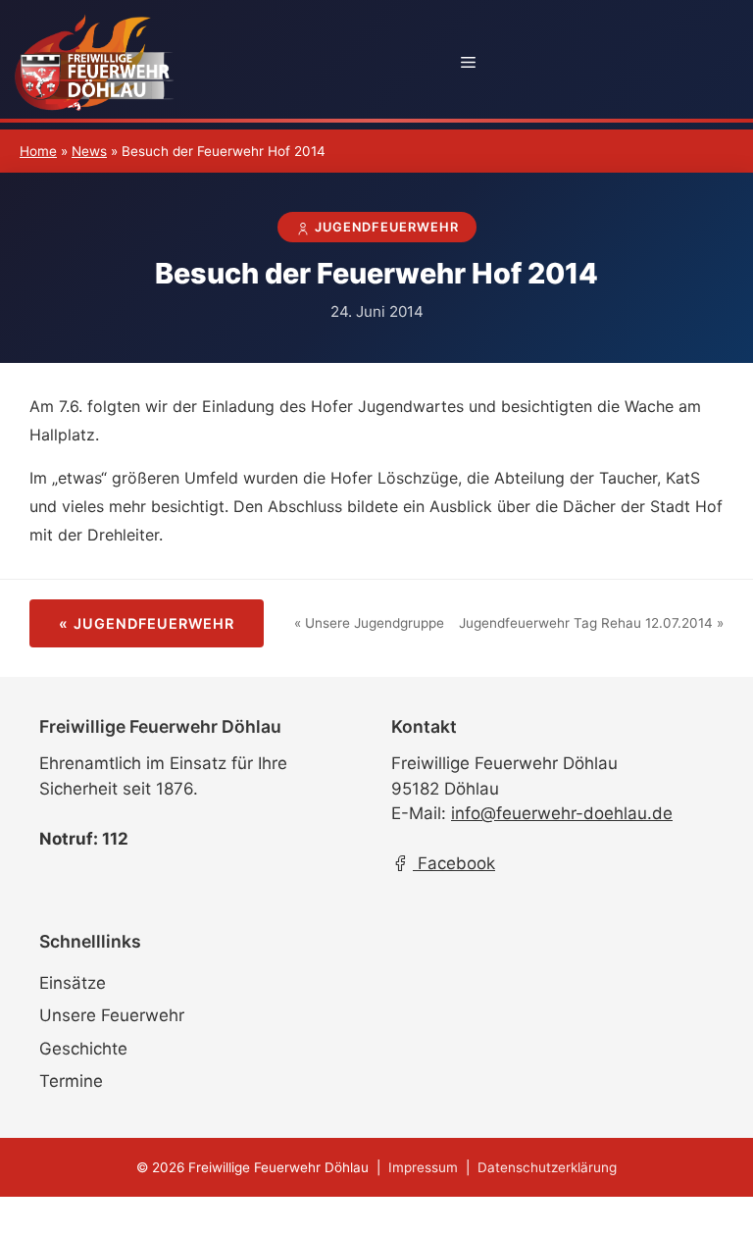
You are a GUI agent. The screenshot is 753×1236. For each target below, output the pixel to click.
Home (38, 151)
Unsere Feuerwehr (111, 1015)
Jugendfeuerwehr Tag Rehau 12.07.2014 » (591, 623)
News (89, 151)
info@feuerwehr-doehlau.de (562, 813)
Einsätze (72, 983)
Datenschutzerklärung (547, 1167)
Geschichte (83, 1048)
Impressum (423, 1167)
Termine (71, 1081)
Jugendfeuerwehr (385, 227)
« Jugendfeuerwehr (146, 623)
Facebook (454, 863)
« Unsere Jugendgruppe (369, 623)
